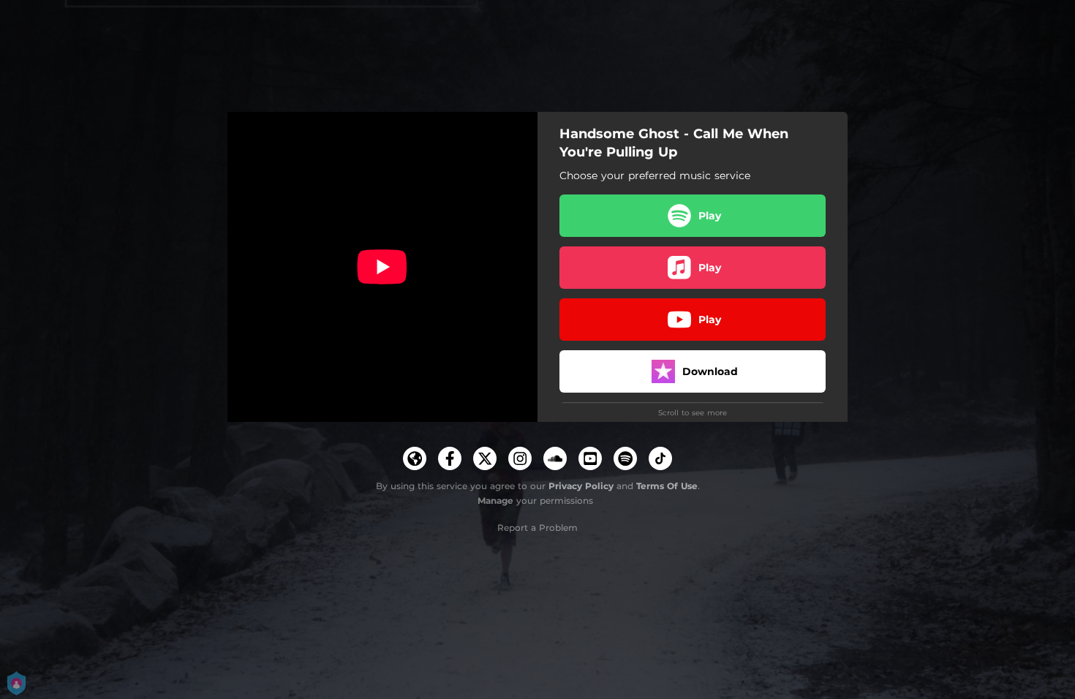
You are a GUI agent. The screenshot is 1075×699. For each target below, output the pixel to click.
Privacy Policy (581, 485)
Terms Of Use (667, 485)
